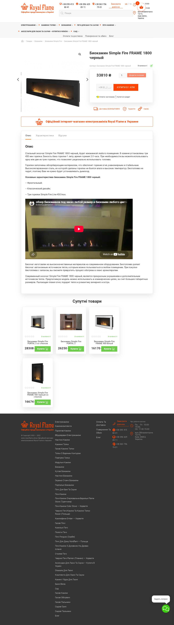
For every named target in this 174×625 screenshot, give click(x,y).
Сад (75, 31)
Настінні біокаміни (63, 476)
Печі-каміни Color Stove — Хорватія (71, 506)
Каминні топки (48, 25)
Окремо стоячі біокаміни (66, 480)
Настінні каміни (62, 440)
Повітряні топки (62, 458)
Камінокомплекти (63, 426)
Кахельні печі (61, 527)
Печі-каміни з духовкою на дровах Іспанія (71, 547)
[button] (79, 54)
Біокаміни (66, 25)
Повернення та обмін (95, 36)
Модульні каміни (63, 462)
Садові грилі (60, 606)
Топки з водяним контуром (68, 453)
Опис (28, 135)
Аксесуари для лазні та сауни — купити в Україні (44, 31)
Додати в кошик (136, 75)
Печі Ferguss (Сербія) (65, 537)
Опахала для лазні (64, 570)
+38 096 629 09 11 (84, 5)
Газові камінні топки (64, 448)
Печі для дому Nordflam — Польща (71, 541)
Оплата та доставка (73, 36)
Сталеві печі (61, 554)
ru (131, 4)
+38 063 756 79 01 (100, 5)
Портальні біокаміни (64, 485)
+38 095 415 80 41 (68, 5)
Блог (111, 36)
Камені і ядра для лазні (66, 579)
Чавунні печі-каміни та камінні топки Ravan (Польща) (72, 512)
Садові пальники (63, 611)
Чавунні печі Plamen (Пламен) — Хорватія (74, 558)
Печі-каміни (108, 25)
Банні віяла (60, 584)
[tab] (28, 136)
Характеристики (45, 135)
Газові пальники (62, 602)
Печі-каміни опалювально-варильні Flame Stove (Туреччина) (74, 500)
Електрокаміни (28, 25)
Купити (41, 349)
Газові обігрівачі (62, 597)
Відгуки (62, 135)
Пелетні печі (61, 532)
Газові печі (60, 523)
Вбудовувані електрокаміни (68, 435)
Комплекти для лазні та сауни (69, 575)
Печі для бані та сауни (88, 25)
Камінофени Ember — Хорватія (69, 518)
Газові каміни (61, 593)
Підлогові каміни (63, 431)
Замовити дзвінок (116, 5)
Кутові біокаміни (62, 471)
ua (126, 4)
